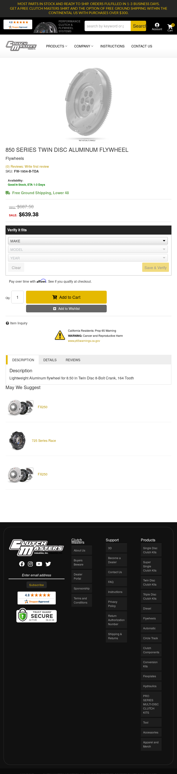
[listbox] (88, 240)
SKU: (9, 171)
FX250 (42, 407)
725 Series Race (44, 440)
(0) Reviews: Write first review (27, 166)
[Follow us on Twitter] (48, 565)
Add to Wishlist (69, 308)
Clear (16, 267)
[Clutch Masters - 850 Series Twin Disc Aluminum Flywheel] (88, 104)
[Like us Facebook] (22, 565)
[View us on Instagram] (30, 565)
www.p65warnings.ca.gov (84, 341)
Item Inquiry (18, 323)
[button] (115, 26)
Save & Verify (156, 267)
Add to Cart (69, 297)
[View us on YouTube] (39, 565)
